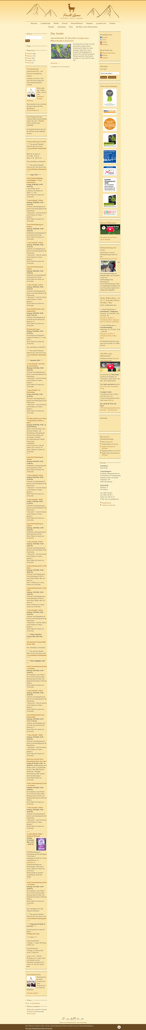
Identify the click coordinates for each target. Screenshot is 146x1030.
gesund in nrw (101, 23)
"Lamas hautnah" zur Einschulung (33, 391)
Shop (71, 27)
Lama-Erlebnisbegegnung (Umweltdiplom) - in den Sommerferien (35, 180)
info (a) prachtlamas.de (33, 861)
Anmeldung (61, 27)
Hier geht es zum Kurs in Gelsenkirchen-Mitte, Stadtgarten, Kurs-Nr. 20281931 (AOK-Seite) (109, 320)
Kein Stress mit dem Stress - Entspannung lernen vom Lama (36, 760)
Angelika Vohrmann (107, 446)
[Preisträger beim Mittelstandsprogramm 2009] (110, 176)
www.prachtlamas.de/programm (36, 148)
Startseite (34, 23)
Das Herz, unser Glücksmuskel (87, 27)
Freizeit (65, 23)
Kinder (56, 23)
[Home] (73, 19)
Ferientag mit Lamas (33, 329)
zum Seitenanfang (82, 1022)
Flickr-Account (31, 1014)
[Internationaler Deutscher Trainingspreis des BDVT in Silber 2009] (110, 164)
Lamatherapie (45, 23)
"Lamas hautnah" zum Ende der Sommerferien (36, 365)
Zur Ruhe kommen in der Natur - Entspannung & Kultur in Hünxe (36, 420)
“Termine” (41, 121)
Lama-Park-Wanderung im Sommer (35, 225)
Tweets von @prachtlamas (32, 1003)
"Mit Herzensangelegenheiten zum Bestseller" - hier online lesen (110, 409)
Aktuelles (29, 53)
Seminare (89, 23)
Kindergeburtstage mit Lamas (108, 259)
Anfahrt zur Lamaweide (108, 505)
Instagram (105, 44)
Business (29, 56)
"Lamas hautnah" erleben (35, 200)
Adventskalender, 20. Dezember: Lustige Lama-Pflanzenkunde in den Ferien (70, 39)
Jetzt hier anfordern (32, 993)
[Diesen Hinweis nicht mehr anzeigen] (119, 1028)
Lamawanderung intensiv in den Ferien (36, 567)
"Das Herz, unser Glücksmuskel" (109, 359)
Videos (29, 63)
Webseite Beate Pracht (108, 53)
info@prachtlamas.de (33, 110)
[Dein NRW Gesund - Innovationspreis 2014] (110, 115)
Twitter (104, 40)
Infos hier (110, 396)
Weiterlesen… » (55, 63)
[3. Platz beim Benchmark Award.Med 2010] (110, 148)
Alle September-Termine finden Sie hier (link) (36, 643)
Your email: (103, 69)
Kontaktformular (106, 503)
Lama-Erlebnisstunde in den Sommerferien (35, 310)
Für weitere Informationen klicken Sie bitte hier (38, 1028)
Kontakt (51, 27)
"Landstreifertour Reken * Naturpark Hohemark (35, 835)
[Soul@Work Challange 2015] (110, 107)
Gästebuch (110, 442)
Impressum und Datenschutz (67, 1022)
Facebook (104, 37)
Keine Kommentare (65, 66)
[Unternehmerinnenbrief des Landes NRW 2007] (110, 216)
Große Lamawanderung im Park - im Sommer (37, 667)
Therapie (29, 60)
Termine (112, 23)
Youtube (104, 42)
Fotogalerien (30, 1011)
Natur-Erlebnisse (77, 23)
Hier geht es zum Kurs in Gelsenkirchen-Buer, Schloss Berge (108, 336)
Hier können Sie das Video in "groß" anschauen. (108, 238)
